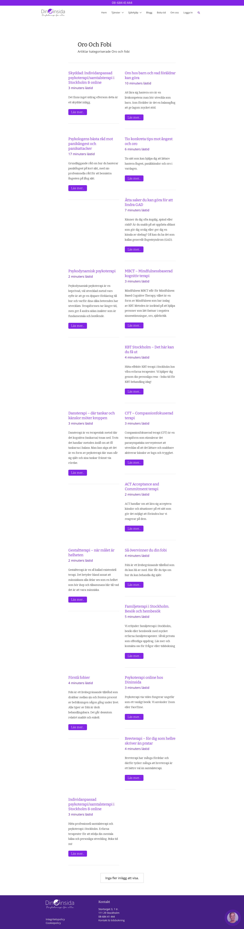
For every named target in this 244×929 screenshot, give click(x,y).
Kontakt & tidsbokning (111, 920)
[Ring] (232, 917)
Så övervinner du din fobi (146, 550)
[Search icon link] (198, 13)
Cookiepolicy (53, 923)
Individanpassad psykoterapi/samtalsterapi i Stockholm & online (91, 804)
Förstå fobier (79, 677)
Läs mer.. (79, 112)
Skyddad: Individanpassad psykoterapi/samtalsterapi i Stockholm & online (91, 78)
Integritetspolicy (55, 919)
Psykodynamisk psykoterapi (92, 271)
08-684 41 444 (122, 3)
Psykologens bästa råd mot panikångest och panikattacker (90, 144)
